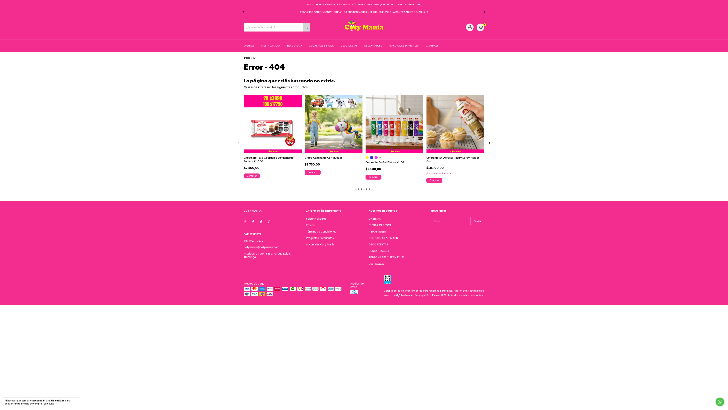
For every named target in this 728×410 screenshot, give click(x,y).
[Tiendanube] (398, 296)
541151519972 (252, 234)
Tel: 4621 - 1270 (253, 240)
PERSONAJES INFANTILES (404, 45)
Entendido (49, 403)
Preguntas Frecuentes (320, 238)
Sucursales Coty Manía (320, 244)
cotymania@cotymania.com (261, 247)
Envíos (310, 225)
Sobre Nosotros (316, 218)
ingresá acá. (446, 290)
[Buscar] (306, 27)
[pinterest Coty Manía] (269, 221)
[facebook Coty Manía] (253, 221)
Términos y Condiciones (321, 231)
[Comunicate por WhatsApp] (720, 402)
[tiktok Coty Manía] (261, 221)
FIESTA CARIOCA (270, 45)
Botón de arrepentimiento (469, 290)
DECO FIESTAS (349, 45)
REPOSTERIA (294, 45)
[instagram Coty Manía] (245, 221)
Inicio (247, 57)
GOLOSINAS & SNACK (321, 45)
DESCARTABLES (373, 45)
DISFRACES (432, 45)
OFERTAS (249, 45)
